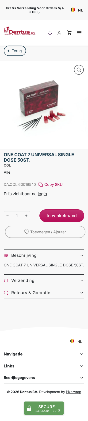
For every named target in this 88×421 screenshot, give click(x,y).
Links (9, 365)
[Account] (59, 32)
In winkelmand (62, 215)
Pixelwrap (73, 392)
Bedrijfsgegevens (19, 377)
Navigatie (13, 353)
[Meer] (26, 215)
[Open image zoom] (79, 70)
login (42, 193)
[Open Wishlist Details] (50, 32)
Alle (7, 172)
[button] (79, 32)
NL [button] (80, 10)
